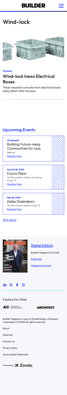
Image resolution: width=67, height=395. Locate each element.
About (6, 328)
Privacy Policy (10, 348)
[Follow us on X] (11, 285)
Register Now (14, 156)
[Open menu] (61, 5)
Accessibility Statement (15, 354)
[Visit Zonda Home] (18, 365)
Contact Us (9, 341)
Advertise (8, 335)
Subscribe (36, 259)
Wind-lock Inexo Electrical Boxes (29, 78)
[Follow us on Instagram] (23, 285)
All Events (9, 220)
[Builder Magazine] (33, 5)
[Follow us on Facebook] (17, 285)
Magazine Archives (41, 265)
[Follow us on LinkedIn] (5, 285)
